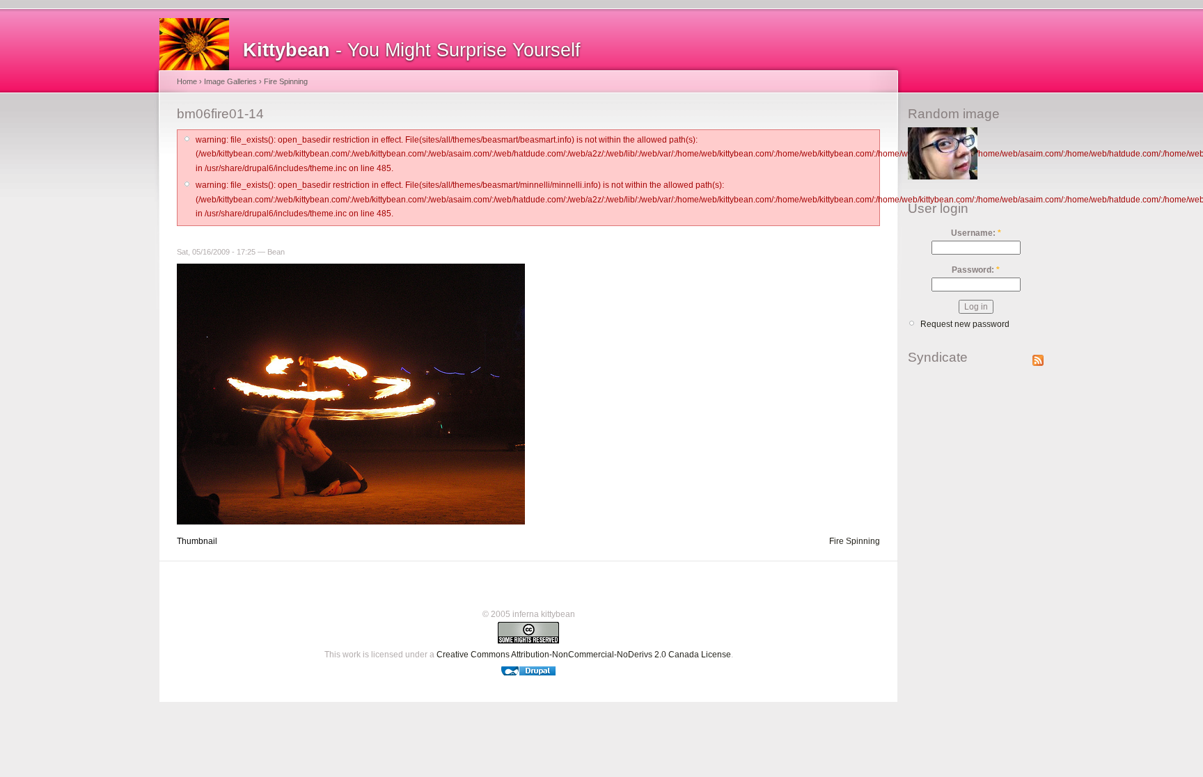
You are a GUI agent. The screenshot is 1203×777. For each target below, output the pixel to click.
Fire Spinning (286, 81)
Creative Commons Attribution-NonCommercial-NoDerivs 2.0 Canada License (584, 654)
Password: (976, 270)
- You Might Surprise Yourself (412, 50)
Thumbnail (197, 541)
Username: (976, 233)
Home (187, 81)
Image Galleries (230, 81)
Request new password (964, 324)
